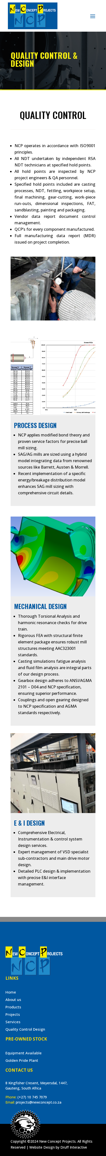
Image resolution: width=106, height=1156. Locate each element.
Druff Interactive (73, 1147)
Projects (12, 1014)
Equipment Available (23, 1052)
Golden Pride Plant (21, 1060)
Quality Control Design (25, 1029)
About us (13, 999)
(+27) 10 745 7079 (32, 1097)
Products (13, 1006)
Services (12, 1021)
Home (10, 992)
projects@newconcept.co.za (38, 1102)
